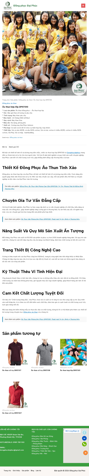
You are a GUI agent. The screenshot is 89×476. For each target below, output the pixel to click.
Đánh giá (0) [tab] (14, 147)
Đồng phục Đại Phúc (25, 5)
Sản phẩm (14, 100)
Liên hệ (38, 470)
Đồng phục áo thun (25, 100)
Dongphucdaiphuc (73, 152)
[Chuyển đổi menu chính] (83, 6)
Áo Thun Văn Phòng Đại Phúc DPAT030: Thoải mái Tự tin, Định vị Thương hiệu (50, 219)
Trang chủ (5, 100)
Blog (32, 470)
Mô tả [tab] (4, 147)
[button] (83, 15)
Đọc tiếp (9, 375)
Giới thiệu (16, 470)
